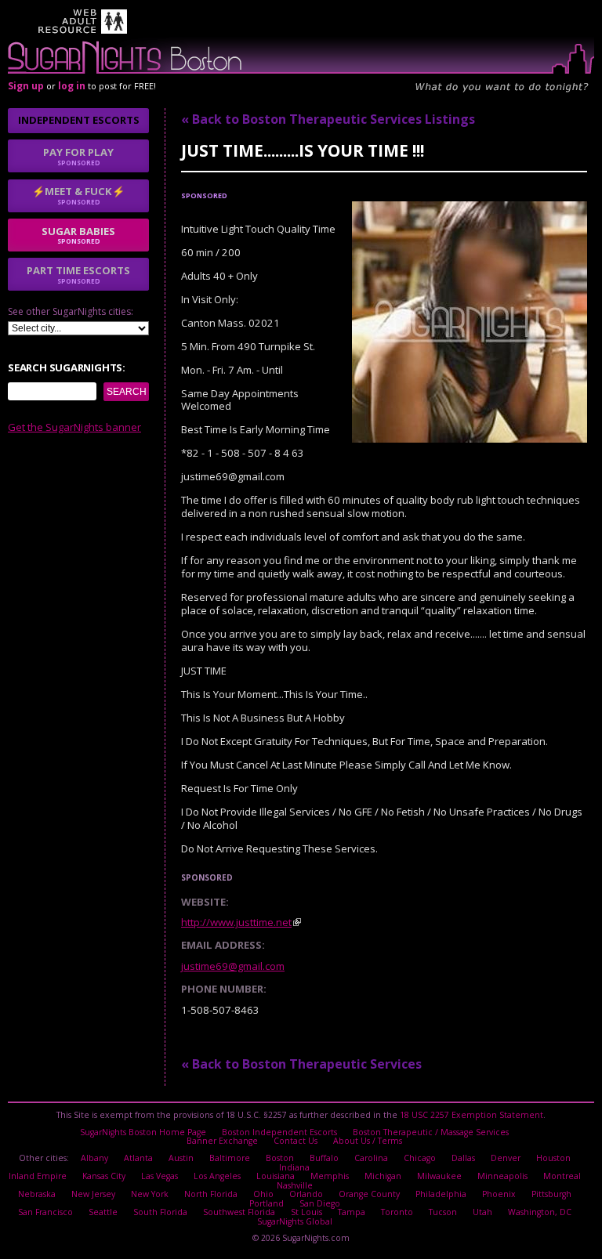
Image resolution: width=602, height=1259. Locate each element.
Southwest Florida (239, 1212)
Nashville (295, 1185)
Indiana (294, 1167)
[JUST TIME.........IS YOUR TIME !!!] (469, 439)
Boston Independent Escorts (279, 1132)
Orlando (306, 1193)
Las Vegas (159, 1175)
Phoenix (499, 1193)
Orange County (369, 1193)
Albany (94, 1157)
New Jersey (93, 1193)
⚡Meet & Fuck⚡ (78, 195)
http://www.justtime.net (236, 922)
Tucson (443, 1212)
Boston (280, 1157)
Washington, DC (539, 1212)
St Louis (306, 1212)
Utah (482, 1212)
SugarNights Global (294, 1221)
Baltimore (229, 1157)
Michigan (382, 1175)
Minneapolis (502, 1175)
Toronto (397, 1212)
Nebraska (37, 1193)
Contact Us (295, 1140)
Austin (181, 1157)
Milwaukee (439, 1175)
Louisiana (275, 1175)
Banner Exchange (222, 1140)
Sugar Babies (78, 235)
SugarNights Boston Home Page (143, 1132)
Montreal (562, 1175)
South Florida (160, 1212)
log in (71, 85)
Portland (266, 1203)
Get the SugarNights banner (74, 427)
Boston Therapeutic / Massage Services (431, 1132)
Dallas (463, 1157)
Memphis (329, 1175)
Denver (505, 1157)
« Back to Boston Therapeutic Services (301, 1064)
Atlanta (138, 1157)
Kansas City (103, 1175)
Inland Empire (38, 1175)
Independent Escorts (79, 120)
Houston (553, 1157)
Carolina (371, 1157)
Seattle (103, 1212)
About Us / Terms (367, 1140)
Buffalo (324, 1157)
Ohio (263, 1193)
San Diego (319, 1203)
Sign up (26, 85)
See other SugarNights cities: (70, 312)
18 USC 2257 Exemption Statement (471, 1114)
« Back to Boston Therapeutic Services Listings (328, 119)
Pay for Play (78, 156)
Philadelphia (440, 1193)
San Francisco (45, 1212)
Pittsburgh (551, 1193)
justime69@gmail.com (233, 966)
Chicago (420, 1157)
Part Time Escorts (78, 274)
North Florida (211, 1193)
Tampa (351, 1212)
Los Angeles (217, 1175)
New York (150, 1193)
